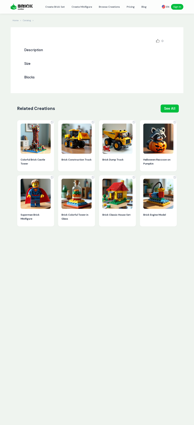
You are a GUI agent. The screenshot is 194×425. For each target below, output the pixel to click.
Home (16, 20)
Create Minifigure (82, 7)
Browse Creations (109, 7)
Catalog (27, 20)
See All (169, 108)
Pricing (131, 7)
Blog (144, 7)
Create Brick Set (55, 7)
